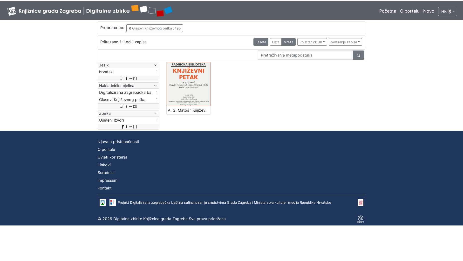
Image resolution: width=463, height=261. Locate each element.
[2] (135, 106)
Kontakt (105, 188)
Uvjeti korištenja (112, 157)
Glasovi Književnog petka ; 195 (156, 28)
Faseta (261, 42)
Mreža (288, 42)
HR (444, 11)
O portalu (409, 11)
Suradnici (106, 172)
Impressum (107, 180)
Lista (275, 42)
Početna (387, 11)
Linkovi (104, 164)
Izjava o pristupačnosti (118, 141)
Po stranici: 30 (311, 42)
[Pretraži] (358, 55)
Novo (428, 11)
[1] (135, 78)
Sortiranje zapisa (344, 42)
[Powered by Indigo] (360, 219)
